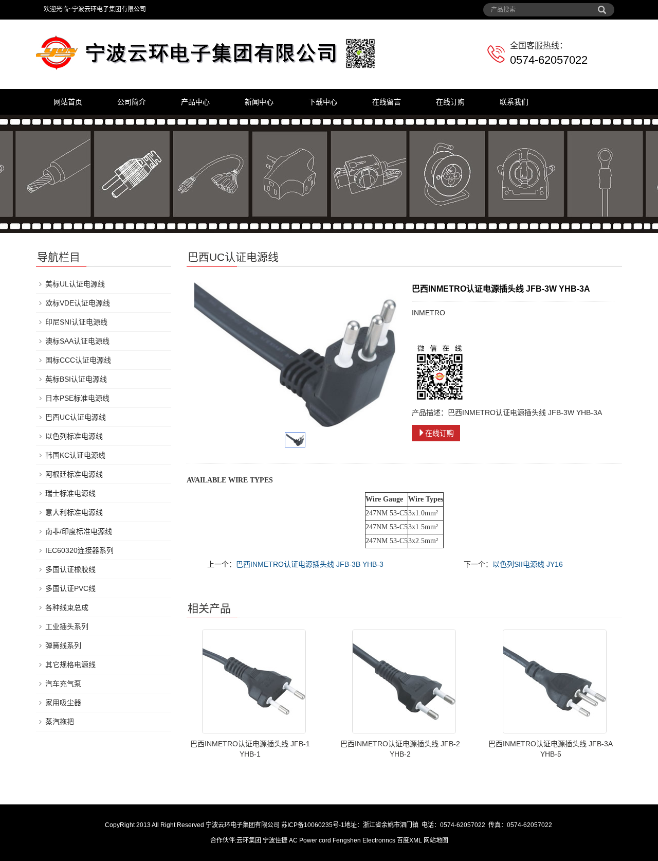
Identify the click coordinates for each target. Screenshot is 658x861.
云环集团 (248, 840)
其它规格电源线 (70, 664)
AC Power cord (310, 840)
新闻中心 (259, 102)
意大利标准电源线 (74, 512)
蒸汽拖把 (59, 722)
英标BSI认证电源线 (76, 379)
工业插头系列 (66, 626)
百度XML (409, 840)
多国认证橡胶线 (70, 569)
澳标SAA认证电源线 (77, 341)
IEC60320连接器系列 (79, 550)
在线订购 (450, 102)
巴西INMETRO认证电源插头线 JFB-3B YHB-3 (309, 564)
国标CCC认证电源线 (78, 360)
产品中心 (195, 102)
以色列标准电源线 (74, 436)
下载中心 (322, 102)
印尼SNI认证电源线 (76, 322)
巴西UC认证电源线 (75, 417)
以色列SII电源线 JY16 (527, 564)
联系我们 (514, 102)
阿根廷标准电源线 (74, 474)
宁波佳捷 (276, 840)
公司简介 (131, 102)
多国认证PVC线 (70, 588)
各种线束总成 (66, 607)
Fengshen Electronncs (364, 840)
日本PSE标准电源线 (77, 398)
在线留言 (386, 102)
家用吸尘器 (63, 702)
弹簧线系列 (63, 645)
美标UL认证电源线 (75, 284)
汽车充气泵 (63, 683)
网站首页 (67, 102)
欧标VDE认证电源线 (77, 303)
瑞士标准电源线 (70, 493)
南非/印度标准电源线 (78, 531)
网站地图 (436, 840)
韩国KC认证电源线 (75, 455)
